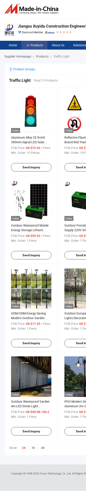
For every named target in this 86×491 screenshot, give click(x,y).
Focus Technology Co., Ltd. (56, 473)
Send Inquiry (31, 167)
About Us (58, 45)
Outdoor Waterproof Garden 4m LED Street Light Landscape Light (30, 406)
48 (43, 448)
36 (33, 448)
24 (24, 448)
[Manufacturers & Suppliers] (32, 9)
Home (13, 45)
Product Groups (24, 69)
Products (36, 45)
